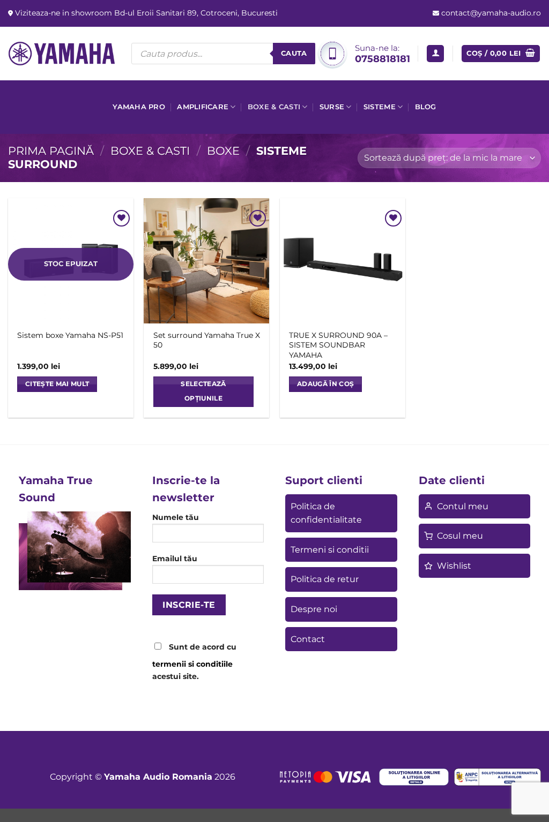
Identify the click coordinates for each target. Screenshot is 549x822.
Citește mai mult (57, 384)
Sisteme (379, 107)
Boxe (223, 150)
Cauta (294, 53)
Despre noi (314, 609)
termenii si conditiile (192, 664)
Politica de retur (325, 579)
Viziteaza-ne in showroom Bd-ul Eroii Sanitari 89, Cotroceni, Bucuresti (145, 13)
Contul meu (462, 506)
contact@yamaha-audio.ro (490, 13)
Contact (308, 639)
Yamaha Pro (139, 107)
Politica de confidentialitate (326, 513)
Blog (425, 107)
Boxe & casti (274, 107)
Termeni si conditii (330, 550)
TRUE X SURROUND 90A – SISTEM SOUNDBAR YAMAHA (338, 345)
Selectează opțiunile (203, 391)
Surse (332, 107)
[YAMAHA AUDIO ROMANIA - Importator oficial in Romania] (61, 53)
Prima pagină (51, 150)
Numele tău (175, 517)
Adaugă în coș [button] (325, 384)
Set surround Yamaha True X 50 (206, 340)
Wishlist (454, 566)
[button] (435, 54)
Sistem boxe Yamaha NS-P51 (70, 335)
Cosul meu (460, 536)
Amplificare (202, 107)
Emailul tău (174, 558)
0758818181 (382, 58)
